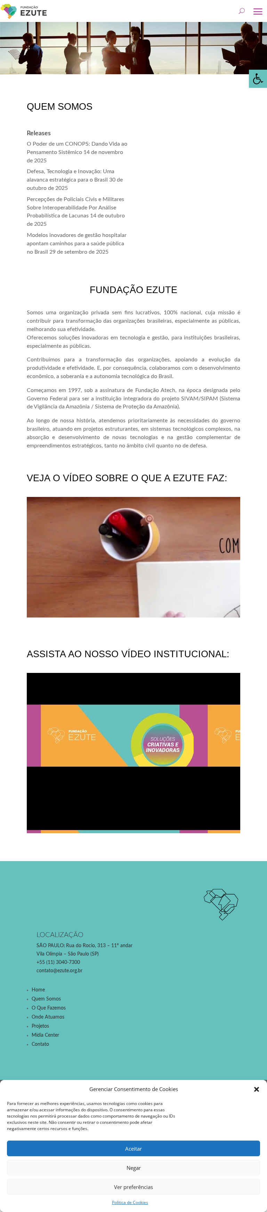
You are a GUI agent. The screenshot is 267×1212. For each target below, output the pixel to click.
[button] (256, 1089)
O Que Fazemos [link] (49, 1008)
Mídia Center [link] (45, 1035)
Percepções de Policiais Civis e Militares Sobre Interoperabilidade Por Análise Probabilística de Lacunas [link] (75, 208)
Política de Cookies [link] (130, 1202)
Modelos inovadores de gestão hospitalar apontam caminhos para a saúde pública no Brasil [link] (77, 243)
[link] (258, 79)
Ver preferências (133, 1186)
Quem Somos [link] (46, 999)
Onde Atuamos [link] (48, 1017)
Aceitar (133, 1148)
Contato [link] (40, 1044)
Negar (134, 1167)
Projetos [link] (40, 1026)
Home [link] (38, 990)
